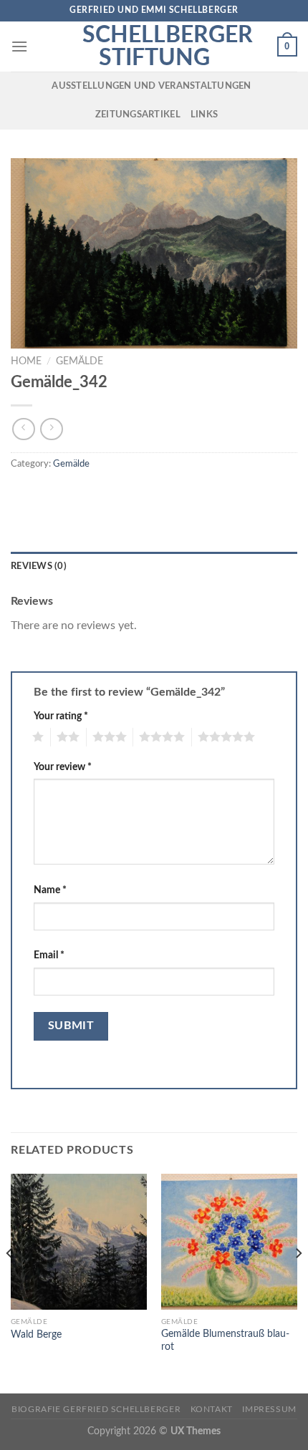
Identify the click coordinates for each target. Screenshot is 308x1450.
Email (49, 955)
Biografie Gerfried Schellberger (96, 1409)
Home (26, 361)
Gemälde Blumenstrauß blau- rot (225, 1340)
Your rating (61, 716)
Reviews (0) (39, 566)
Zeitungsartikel (138, 114)
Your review (63, 767)
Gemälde (79, 361)
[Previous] (10, 1282)
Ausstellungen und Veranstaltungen (151, 86)
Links (204, 114)
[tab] (154, 566)
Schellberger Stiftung (154, 46)
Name (50, 890)
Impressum (269, 1409)
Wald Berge (36, 1335)
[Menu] (19, 46)
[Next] (298, 1282)
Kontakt (212, 1409)
